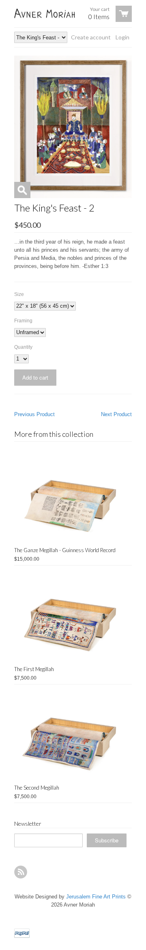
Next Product (116, 414)
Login (122, 37)
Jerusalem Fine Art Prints (96, 897)
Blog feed (20, 872)
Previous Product (34, 414)
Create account (91, 37)
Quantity (23, 347)
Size (19, 294)
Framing (23, 321)
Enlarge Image (22, 190)
